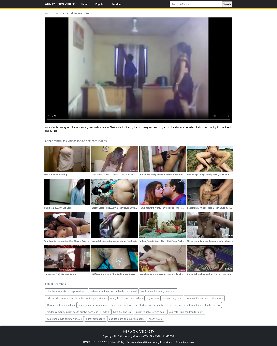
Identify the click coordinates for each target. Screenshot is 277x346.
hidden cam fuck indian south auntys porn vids (72, 312)
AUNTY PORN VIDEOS (60, 4)
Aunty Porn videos (163, 342)
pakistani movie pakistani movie (64, 318)
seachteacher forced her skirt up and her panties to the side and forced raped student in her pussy (166, 305)
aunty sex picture (95, 318)
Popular (99, 4)
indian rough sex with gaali (150, 312)
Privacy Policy (117, 342)
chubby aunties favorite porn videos (66, 291)
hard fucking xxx (122, 312)
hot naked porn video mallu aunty (204, 298)
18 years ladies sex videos (61, 305)
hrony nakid (155, 318)
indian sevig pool (172, 298)
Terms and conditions (139, 342)
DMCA (86, 342)
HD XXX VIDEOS (138, 331)
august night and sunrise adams (127, 318)
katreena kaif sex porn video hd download (114, 291)
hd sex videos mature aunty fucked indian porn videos (76, 298)
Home (84, 4)
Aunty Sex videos (185, 342)
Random (116, 4)
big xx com (153, 298)
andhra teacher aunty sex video (158, 291)
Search (227, 4)
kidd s (105, 312)
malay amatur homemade (93, 305)
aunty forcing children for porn (186, 312)
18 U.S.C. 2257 (99, 342)
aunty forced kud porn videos (126, 298)
